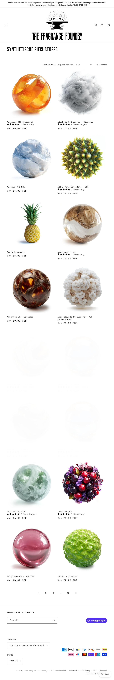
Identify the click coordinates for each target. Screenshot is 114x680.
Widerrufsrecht (58, 671)
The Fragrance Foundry (36, 671)
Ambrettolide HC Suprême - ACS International (75, 318)
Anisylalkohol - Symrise (20, 576)
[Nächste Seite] (76, 593)
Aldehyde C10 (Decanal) (20, 122)
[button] (6, 25)
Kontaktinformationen (96, 673)
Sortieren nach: (49, 64)
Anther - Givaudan (67, 576)
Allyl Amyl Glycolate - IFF (73, 187)
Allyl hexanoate (16, 252)
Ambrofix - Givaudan (69, 384)
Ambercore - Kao (67, 252)
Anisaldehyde (65, 511)
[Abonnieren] (54, 620)
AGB (94, 671)
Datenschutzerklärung (79, 671)
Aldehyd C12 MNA (16, 187)
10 (68, 593)
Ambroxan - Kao (66, 449)
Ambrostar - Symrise (18, 449)
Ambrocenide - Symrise (19, 384)
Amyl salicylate (16, 511)
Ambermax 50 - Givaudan (20, 317)
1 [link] (38, 593)
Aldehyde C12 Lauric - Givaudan (75, 122)
